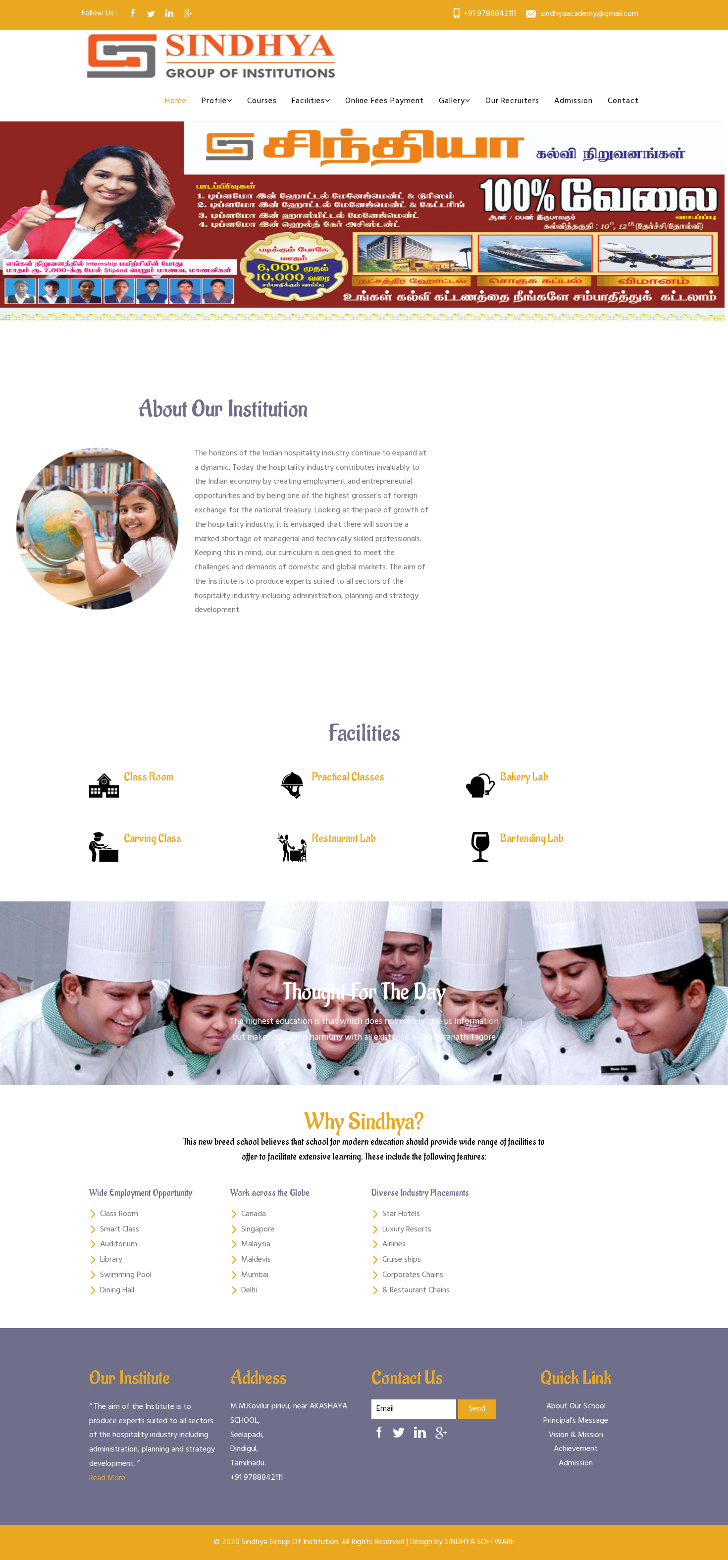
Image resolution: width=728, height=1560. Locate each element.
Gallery (452, 101)
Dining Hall (117, 1290)
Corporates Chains (412, 1275)
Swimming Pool (126, 1275)
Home (176, 101)
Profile (214, 101)
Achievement (576, 1449)
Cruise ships (401, 1259)
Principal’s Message (575, 1420)
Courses (262, 101)
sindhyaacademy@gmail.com (589, 14)
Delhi (249, 1290)
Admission (573, 101)
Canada (253, 1214)
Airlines (394, 1244)
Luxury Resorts (406, 1229)
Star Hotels (401, 1214)
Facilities (308, 101)
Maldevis (256, 1259)
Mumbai (254, 1275)
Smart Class (119, 1229)
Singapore (257, 1229)
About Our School (576, 1406)
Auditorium (118, 1244)
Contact (623, 101)
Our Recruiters (512, 101)
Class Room (119, 1214)
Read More (107, 1478)
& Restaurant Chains (416, 1290)
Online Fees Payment (384, 101)
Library (111, 1259)
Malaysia (255, 1244)
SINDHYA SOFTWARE (480, 1542)
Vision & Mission (576, 1434)
